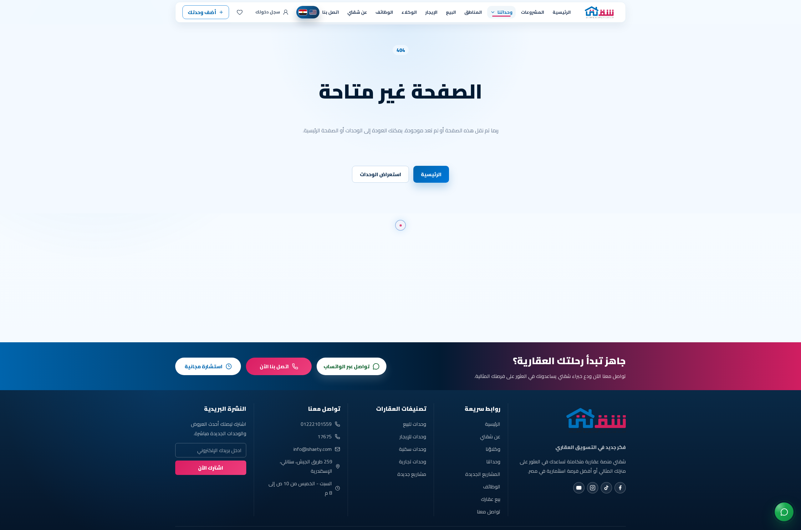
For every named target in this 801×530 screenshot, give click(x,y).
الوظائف (384, 12)
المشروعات (532, 12)
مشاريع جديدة (411, 474)
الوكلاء (409, 12)
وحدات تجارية (412, 461)
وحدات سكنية (412, 449)
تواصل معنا (488, 511)
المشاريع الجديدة (482, 474)
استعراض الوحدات (380, 174)
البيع (451, 12)
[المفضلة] (240, 12)
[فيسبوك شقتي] (620, 487)
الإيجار (431, 12)
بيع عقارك (490, 499)
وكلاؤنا (493, 449)
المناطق (473, 12)
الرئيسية (562, 12)
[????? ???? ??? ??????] (784, 511)
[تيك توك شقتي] (606, 487)
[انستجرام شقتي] (592, 487)
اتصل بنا (330, 12)
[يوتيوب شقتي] (578, 487)
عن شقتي (357, 12)
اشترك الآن (210, 467)
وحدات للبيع (414, 424)
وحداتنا (493, 461)
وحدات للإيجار (413, 436)
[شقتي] (597, 12)
